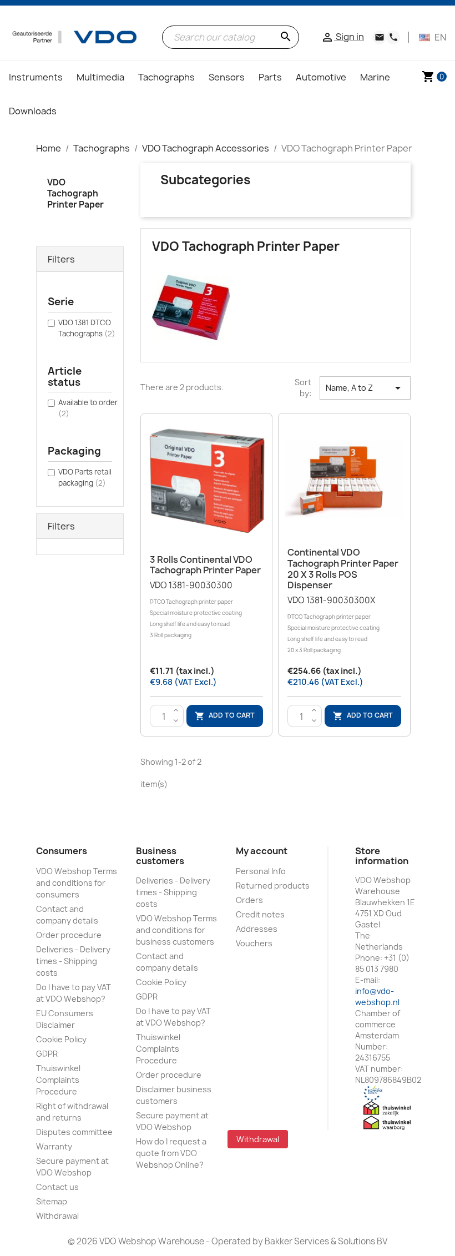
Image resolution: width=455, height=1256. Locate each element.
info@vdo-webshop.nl (377, 996)
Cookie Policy (61, 1039)
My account (261, 851)
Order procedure (69, 935)
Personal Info (261, 871)
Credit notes (260, 914)
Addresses (256, 929)
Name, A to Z (365, 388)
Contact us (57, 1187)
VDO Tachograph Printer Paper (75, 193)
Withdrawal (57, 1215)
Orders (249, 900)
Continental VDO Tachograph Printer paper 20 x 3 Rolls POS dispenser (342, 568)
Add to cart (225, 715)
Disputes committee (74, 1132)
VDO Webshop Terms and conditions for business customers (176, 930)
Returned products (273, 885)
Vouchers (254, 943)
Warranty (54, 1146)
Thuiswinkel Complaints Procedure (58, 1080)
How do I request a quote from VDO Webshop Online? (171, 1153)
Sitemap (51, 1201)
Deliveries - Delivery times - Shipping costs (73, 961)
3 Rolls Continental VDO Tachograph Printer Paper (205, 565)
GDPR (47, 1053)
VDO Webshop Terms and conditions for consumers (76, 883)
